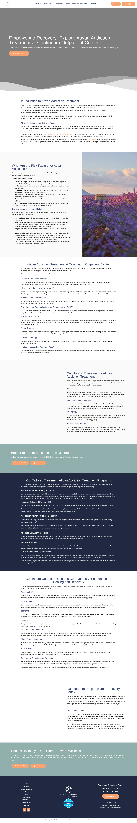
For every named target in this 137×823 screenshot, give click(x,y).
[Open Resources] (87, 4)
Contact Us (26, 797)
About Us (26, 786)
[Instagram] (28, 809)
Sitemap (26, 805)
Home (26, 783)
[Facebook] (24, 809)
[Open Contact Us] (97, 4)
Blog (26, 792)
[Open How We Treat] (64, 4)
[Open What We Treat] (53, 4)
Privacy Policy (26, 802)
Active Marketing (87, 820)
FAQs (26, 794)
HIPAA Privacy (26, 800)
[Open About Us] (41, 4)
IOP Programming (26, 789)
